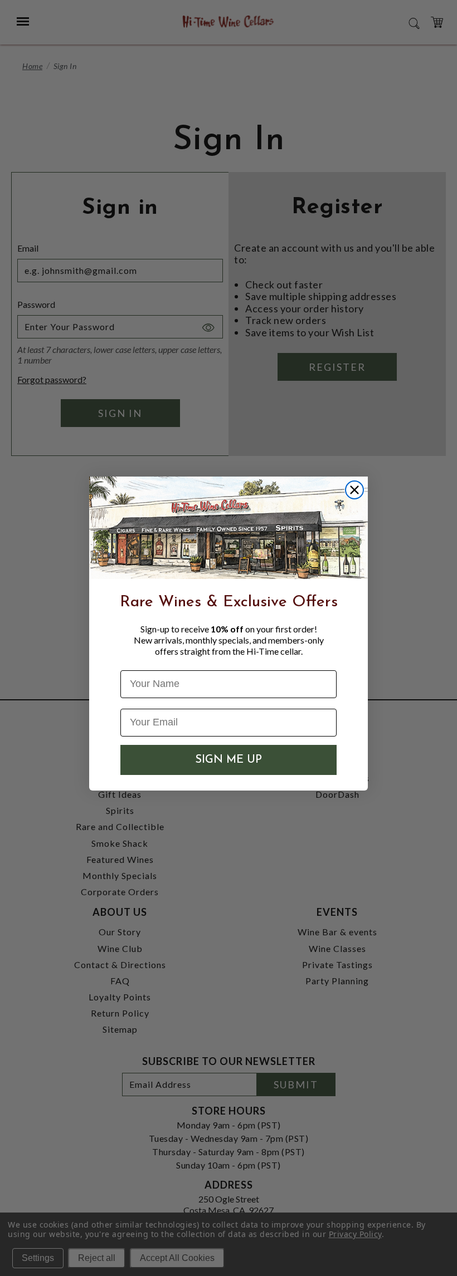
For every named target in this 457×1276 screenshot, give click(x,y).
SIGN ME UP (228, 759)
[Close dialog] (354, 490)
